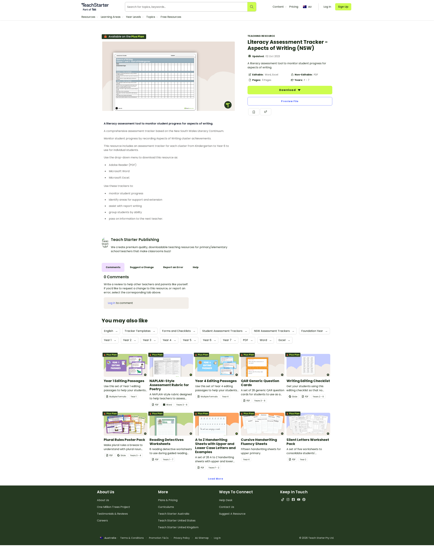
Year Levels (134, 17)
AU (310, 6)
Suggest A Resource (232, 514)
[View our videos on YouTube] (298, 499)
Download (288, 90)
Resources (88, 17)
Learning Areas (111, 17)
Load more (215, 478)
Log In (217, 538)
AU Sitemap (202, 538)
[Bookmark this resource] (253, 111)
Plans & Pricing (167, 500)
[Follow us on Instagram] (288, 499)
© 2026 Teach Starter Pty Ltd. (316, 538)
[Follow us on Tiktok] (282, 499)
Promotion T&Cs (159, 538)
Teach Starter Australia (173, 514)
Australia (109, 538)
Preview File (290, 101)
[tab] (113, 267)
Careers (102, 520)
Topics (151, 17)
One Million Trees (113, 507)
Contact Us (226, 507)
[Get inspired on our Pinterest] (304, 499)
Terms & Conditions (132, 538)
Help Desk (225, 500)
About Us (103, 500)
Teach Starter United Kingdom (178, 527)
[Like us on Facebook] (293, 499)
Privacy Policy (182, 538)
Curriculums (166, 507)
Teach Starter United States (176, 520)
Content (278, 7)
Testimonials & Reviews (112, 514)
